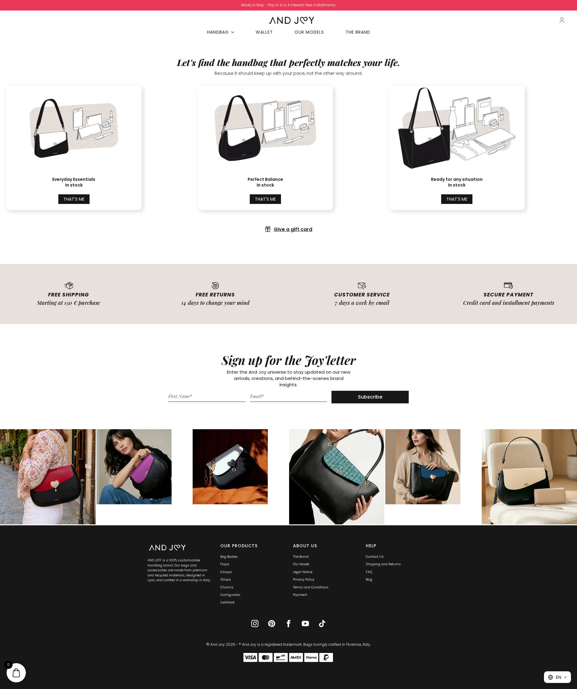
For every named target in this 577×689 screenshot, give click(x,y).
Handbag (218, 32)
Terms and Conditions (310, 587)
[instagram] (254, 623)
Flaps (224, 564)
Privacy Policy (303, 579)
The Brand (358, 32)
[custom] (271, 623)
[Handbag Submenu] (234, 32)
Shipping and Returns (383, 564)
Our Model (301, 564)
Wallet (264, 32)
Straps (225, 579)
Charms (227, 587)
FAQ (369, 571)
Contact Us (375, 556)
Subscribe (370, 396)
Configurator (230, 594)
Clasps (226, 571)
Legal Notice (302, 571)
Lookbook (227, 602)
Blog (369, 579)
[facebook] (288, 623)
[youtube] (305, 623)
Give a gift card (293, 229)
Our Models (309, 32)
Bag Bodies (229, 556)
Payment (300, 594)
